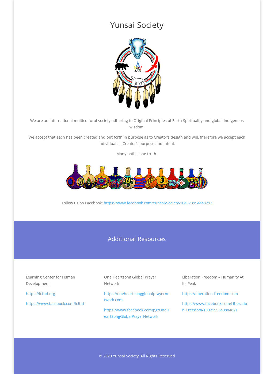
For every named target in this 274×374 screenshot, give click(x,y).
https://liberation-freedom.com (210, 293)
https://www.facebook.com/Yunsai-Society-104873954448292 (158, 202)
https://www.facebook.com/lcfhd (55, 303)
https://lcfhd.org (40, 293)
